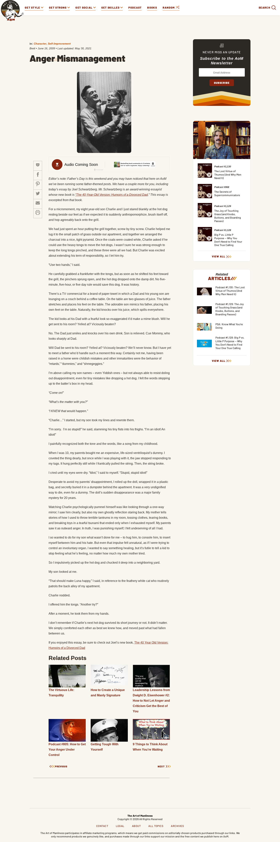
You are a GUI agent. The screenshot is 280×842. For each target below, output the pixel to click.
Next (161, 766)
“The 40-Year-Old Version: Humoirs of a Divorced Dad (111, 194)
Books (152, 7)
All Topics (155, 826)
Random (169, 7)
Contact (102, 826)
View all (218, 256)
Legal (120, 826)
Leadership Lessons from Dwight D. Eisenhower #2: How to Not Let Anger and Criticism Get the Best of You (151, 700)
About (136, 826)
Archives (177, 826)
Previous (61, 766)
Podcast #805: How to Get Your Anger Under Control (67, 750)
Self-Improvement (59, 43)
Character (40, 43)
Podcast (135, 7)
